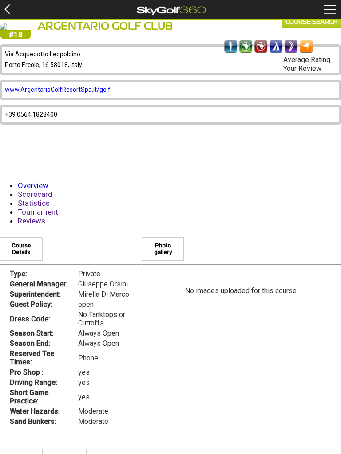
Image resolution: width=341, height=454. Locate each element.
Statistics (34, 203)
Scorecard (35, 194)
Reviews (31, 220)
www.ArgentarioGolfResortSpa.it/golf (58, 89)
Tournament (38, 211)
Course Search (311, 22)
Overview (33, 185)
